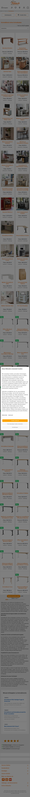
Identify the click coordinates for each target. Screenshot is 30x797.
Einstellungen (15, 427)
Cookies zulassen (15, 420)
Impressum (10, 415)
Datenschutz (4, 415)
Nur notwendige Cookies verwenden (15, 424)
